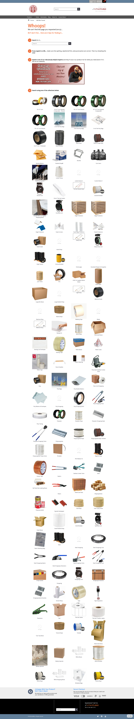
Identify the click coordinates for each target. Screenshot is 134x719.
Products (29, 17)
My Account (99, 1)
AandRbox (33, 716)
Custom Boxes (62, 17)
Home (37, 17)
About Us (54, 17)
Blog (49, 17)
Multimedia (43, 17)
